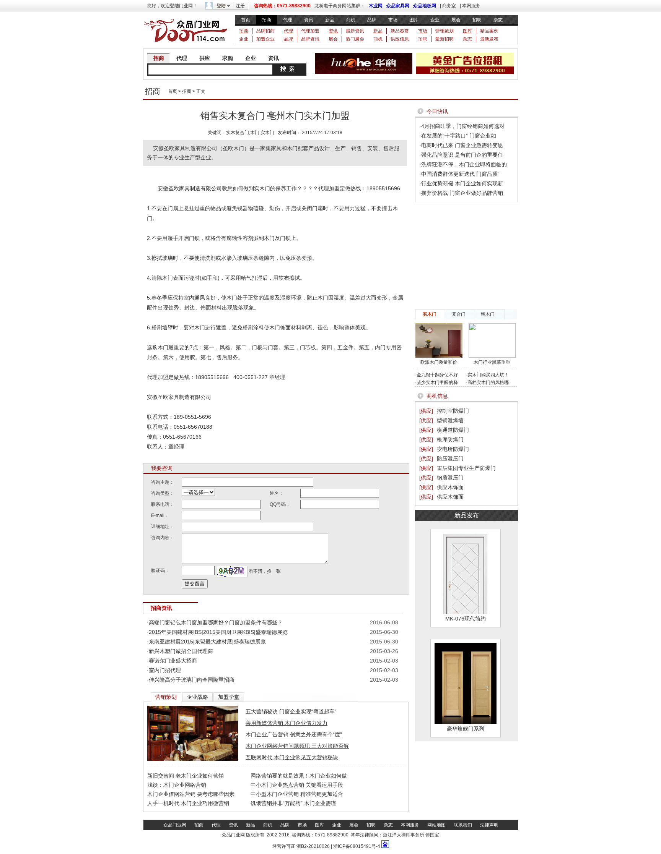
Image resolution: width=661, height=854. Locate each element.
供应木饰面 (450, 487)
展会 (456, 20)
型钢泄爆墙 (450, 420)
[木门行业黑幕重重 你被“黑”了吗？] (492, 356)
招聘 (477, 20)
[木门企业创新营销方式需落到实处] (192, 759)
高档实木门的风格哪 (488, 382)
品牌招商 (265, 31)
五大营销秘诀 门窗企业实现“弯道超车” (291, 711)
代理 (287, 20)
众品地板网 (424, 5)
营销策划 (444, 31)
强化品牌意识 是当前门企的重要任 (462, 155)
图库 (413, 20)
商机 (350, 20)
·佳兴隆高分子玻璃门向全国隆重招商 (190, 680)
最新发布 (489, 39)
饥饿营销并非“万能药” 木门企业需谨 (293, 803)
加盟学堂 (228, 697)
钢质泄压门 (450, 478)
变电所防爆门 (453, 449)
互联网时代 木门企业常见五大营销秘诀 (292, 757)
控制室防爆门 (453, 411)
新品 (329, 20)
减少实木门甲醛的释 (437, 382)
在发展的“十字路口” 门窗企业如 (458, 136)
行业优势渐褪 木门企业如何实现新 (462, 183)
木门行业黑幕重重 (492, 362)
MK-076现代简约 (465, 619)
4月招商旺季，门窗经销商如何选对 (463, 126)
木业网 (376, 5)
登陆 (221, 5)
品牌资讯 (310, 39)
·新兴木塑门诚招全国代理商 (180, 651)
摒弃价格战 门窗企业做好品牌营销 (462, 193)
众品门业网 (174, 825)
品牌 (371, 20)
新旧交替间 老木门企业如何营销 (185, 776)
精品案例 (489, 31)
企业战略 (197, 697)
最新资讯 (355, 31)
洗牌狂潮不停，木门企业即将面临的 (464, 164)
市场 (392, 20)
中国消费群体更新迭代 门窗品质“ (460, 174)
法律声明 (489, 825)
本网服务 (471, 5)
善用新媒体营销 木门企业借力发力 (286, 723)
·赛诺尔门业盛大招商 (172, 661)
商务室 (449, 5)
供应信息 (400, 39)
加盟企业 (265, 39)
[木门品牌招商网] (185, 44)
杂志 (498, 20)
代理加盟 (310, 31)
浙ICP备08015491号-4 (356, 846)
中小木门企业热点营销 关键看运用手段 (297, 785)
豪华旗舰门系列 (465, 729)
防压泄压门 (450, 458)
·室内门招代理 (164, 670)
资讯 (308, 20)
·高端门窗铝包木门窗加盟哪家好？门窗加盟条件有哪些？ (215, 622)
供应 (204, 58)
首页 (245, 20)
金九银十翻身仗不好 (437, 375)
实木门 (429, 314)
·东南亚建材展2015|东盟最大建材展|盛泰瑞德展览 (206, 641)
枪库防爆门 (450, 439)
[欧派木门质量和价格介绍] (438, 356)
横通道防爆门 (453, 430)
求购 (227, 58)
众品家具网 (397, 5)
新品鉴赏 (400, 31)
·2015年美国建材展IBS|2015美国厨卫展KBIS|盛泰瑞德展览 (217, 632)
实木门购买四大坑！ (488, 375)
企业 (435, 20)
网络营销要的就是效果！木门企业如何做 (299, 776)
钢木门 (488, 314)
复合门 (459, 314)
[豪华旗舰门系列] (466, 722)
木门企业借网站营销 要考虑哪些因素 (190, 794)
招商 (266, 20)
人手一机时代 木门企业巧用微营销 (188, 803)
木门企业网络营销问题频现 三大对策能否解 (297, 746)
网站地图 (436, 825)
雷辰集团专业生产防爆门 (466, 468)
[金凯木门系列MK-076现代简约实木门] (466, 612)
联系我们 (463, 825)
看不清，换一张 (264, 571)
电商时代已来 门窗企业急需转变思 (462, 145)
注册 (240, 5)
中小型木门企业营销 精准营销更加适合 (297, 794)
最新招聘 (444, 39)
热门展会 (355, 39)
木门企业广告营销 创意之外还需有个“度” (294, 734)
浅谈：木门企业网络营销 (176, 785)
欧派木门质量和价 (438, 362)
